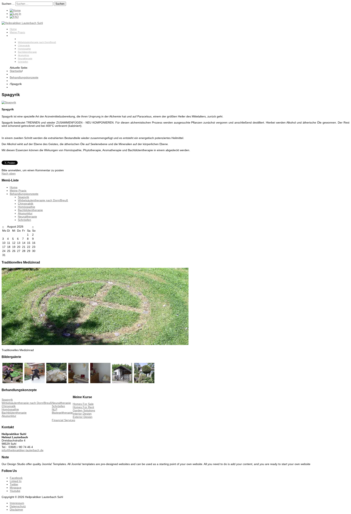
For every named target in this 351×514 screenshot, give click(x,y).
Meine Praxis (17, 32)
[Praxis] (122, 382)
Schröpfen (23, 62)
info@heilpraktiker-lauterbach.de (22, 450)
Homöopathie (24, 49)
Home (13, 29)
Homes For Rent (83, 407)
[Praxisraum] (78, 382)
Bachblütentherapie (27, 52)
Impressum (17, 503)
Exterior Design (82, 417)
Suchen (59, 3)
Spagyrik (22, 39)
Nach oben (9, 173)
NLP (54, 409)
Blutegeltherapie (62, 412)
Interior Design (82, 413)
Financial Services (63, 420)
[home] (15, 10)
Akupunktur (23, 55)
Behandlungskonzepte (23, 35)
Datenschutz (18, 506)
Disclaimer (16, 509)
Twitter (14, 484)
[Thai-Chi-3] (34, 382)
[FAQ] (14, 16)
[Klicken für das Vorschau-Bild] (9, 102)
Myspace (15, 487)
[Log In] (15, 13)
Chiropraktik (24, 45)
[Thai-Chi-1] (12, 382)
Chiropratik (9, 406)
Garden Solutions (84, 410)
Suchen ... (8, 3)
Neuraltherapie (25, 58)
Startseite (16, 71)
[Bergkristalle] (56, 382)
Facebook (16, 477)
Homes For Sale (83, 404)
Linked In (16, 481)
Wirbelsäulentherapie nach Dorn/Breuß (37, 42)
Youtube (15, 490)
